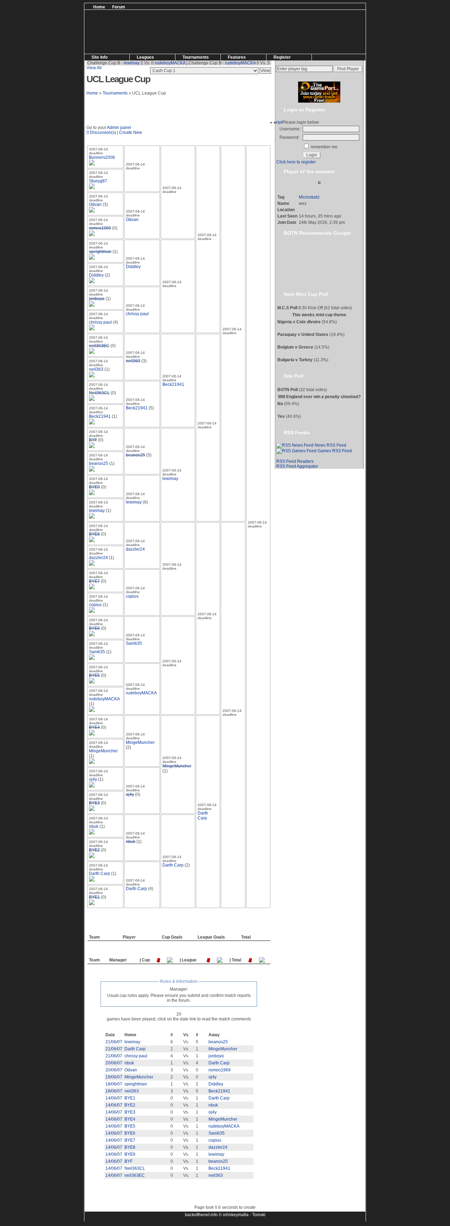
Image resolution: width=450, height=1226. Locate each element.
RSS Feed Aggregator (297, 466)
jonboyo (96, 298)
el (277, 122)
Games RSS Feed (334, 450)
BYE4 (94, 727)
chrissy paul (137, 313)
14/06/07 (113, 1098)
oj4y (93, 779)
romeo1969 (100, 228)
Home (99, 7)
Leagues (145, 57)
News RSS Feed (330, 445)
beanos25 (135, 455)
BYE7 (94, 581)
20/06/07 (113, 1062)
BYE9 (94, 487)
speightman (100, 251)
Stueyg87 (98, 181)
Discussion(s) (103, 132)
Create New (130, 132)
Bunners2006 (102, 157)
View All (94, 67)
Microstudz (309, 197)
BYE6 (94, 628)
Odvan (95, 204)
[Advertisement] (212, 5)
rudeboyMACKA (158, 62)
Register (282, 57)
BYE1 (94, 897)
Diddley (133, 266)
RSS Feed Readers (295, 461)
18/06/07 (113, 1084)
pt (280, 122)
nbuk (93, 826)
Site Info (99, 57)
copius (132, 596)
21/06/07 (113, 1041)
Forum (118, 7)
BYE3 (94, 802)
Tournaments (195, 57)
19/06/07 (113, 1077)
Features (237, 57)
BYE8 (94, 534)
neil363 (133, 360)
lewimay (120, 62)
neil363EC (99, 345)
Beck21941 (173, 384)
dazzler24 (135, 549)
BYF (93, 439)
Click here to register (296, 162)
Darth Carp (203, 815)
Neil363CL (99, 392)
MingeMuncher (140, 742)
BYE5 (94, 675)
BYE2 (94, 850)
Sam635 (134, 643)
